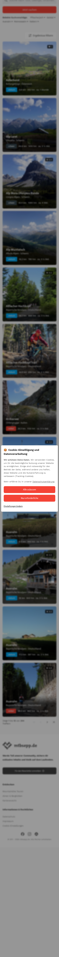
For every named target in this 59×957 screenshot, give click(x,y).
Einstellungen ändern (13, 506)
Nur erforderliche (29, 498)
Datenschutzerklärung (43, 481)
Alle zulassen (29, 489)
